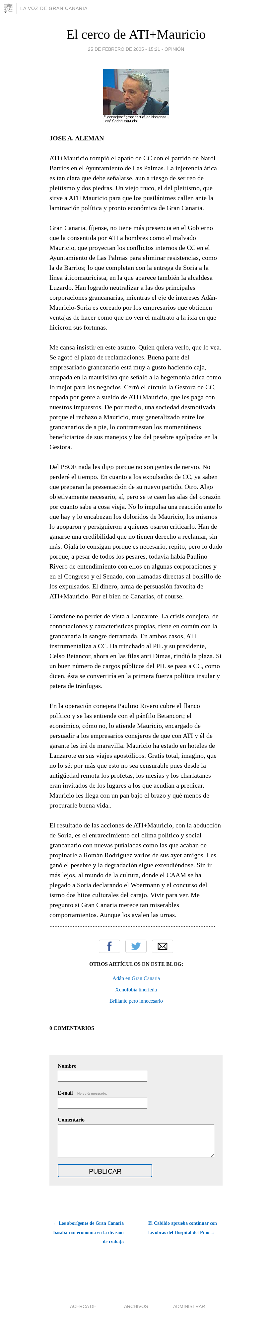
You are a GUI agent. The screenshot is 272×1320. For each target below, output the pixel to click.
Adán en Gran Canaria (136, 978)
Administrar (189, 1306)
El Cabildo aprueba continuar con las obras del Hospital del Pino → (182, 1228)
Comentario (71, 1120)
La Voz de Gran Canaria (54, 8)
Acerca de (83, 1306)
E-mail (82, 1093)
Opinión (174, 49)
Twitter (136, 946)
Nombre (67, 1066)
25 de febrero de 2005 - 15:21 (124, 49)
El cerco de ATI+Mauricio (136, 34)
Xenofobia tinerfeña (136, 989)
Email (162, 946)
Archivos (136, 1306)
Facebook (109, 946)
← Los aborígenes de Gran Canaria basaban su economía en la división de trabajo (88, 1232)
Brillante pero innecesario (136, 1001)
